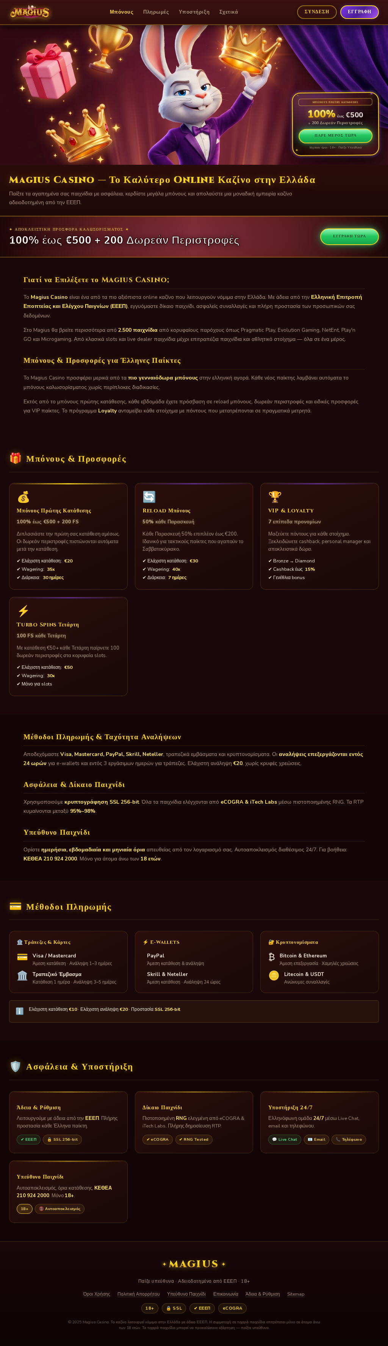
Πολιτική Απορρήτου (138, 1294)
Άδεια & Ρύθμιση (263, 1294)
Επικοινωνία (225, 1294)
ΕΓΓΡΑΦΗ (359, 12)
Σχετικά (228, 12)
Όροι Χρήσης (96, 1294)
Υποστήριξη (194, 12)
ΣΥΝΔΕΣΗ (317, 12)
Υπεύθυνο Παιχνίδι (186, 1294)
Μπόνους (122, 12)
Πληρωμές (156, 12)
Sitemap (296, 1294)
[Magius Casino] (30, 12)
